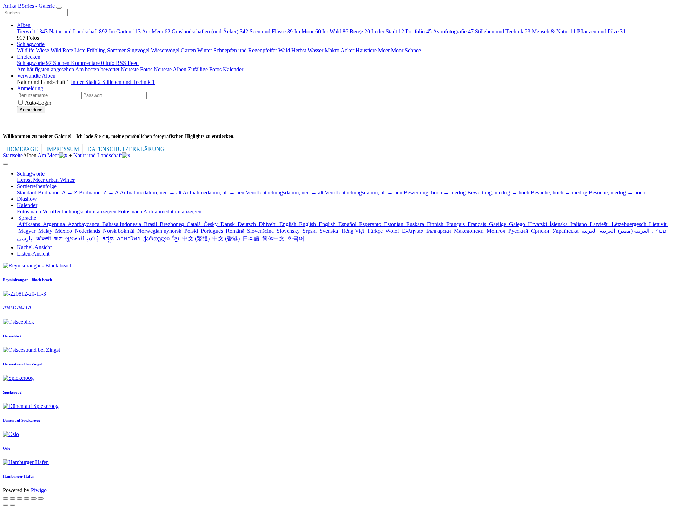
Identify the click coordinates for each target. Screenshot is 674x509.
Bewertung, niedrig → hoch (498, 193)
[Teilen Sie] (12, 498)
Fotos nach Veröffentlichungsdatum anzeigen (67, 211)
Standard (27, 193)
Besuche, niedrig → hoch (617, 193)
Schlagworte (31, 44)
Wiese (42, 50)
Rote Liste (73, 50)
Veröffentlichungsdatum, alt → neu (363, 193)
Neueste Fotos (136, 69)
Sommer (116, 50)
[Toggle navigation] (59, 8)
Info (110, 63)
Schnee (413, 50)
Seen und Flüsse (271, 31)
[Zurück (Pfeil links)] (5, 505)
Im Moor (307, 31)
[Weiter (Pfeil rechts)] (12, 505)
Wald (284, 50)
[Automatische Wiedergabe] (41, 498)
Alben (24, 25)
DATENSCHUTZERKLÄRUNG (126, 149)
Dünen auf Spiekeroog (21, 420)
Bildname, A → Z (58, 193)
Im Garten (125, 31)
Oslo (7, 448)
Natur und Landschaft (78, 31)
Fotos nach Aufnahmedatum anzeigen (159, 211)
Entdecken (28, 57)
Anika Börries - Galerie (29, 6)
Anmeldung (30, 88)
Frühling (96, 50)
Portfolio (418, 31)
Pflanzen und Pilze (601, 31)
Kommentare (87, 63)
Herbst (298, 50)
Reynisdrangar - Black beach (27, 280)
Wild (56, 50)
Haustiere (366, 50)
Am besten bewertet (97, 69)
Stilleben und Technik (502, 31)
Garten (188, 50)
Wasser (315, 50)
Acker (347, 50)
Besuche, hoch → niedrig (559, 193)
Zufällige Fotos (205, 69)
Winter (204, 50)
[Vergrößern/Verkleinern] (26, 498)
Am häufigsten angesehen (45, 69)
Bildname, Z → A (99, 193)
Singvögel (138, 50)
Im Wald (335, 31)
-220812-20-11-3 (17, 308)
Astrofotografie (453, 31)
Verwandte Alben (36, 76)
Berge (360, 31)
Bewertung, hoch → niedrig (435, 193)
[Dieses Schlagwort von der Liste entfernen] (63, 155)
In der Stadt (387, 31)
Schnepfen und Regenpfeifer (245, 50)
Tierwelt (32, 31)
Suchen (62, 63)
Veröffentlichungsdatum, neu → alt (284, 193)
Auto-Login (37, 103)
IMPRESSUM (62, 149)
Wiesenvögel (165, 50)
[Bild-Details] (34, 498)
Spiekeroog (12, 392)
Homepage (22, 149)
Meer (384, 50)
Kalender (233, 69)
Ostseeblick (12, 336)
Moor (397, 50)
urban (53, 180)
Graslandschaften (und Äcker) (210, 31)
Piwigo (39, 490)
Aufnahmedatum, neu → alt (150, 193)
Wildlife (25, 50)
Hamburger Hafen (18, 476)
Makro (332, 50)
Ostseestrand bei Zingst (22, 364)
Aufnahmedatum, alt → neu (213, 193)
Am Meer (156, 31)
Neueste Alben (170, 69)
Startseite (13, 155)
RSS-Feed (127, 63)
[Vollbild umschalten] (19, 498)
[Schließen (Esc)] (5, 498)
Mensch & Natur (554, 31)
